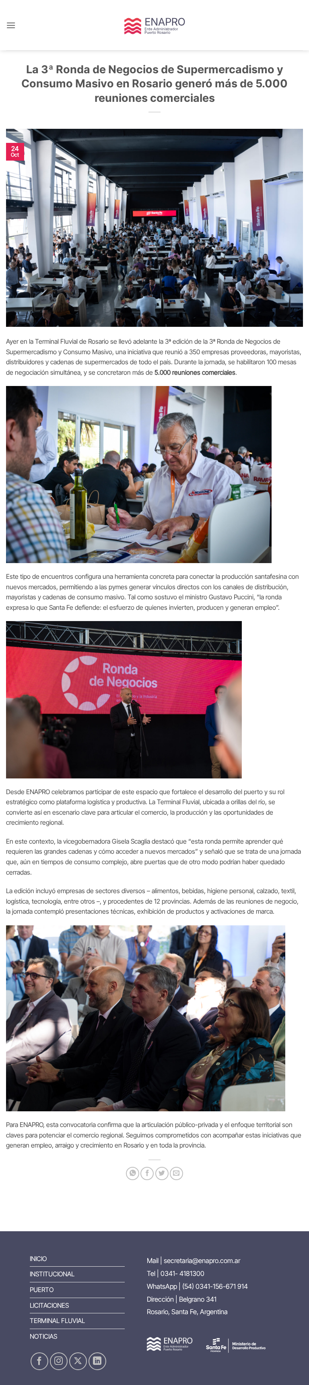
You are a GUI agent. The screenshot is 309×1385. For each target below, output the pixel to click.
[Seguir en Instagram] (59, 1361)
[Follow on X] (78, 1361)
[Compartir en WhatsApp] (132, 1173)
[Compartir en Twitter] (162, 1173)
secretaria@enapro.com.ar (202, 1261)
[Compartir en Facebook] (147, 1173)
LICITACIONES (49, 1305)
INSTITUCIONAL (52, 1274)
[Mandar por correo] (176, 1173)
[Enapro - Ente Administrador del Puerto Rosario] (154, 25)
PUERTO (42, 1290)
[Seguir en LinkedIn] (97, 1361)
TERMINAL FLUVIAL (57, 1321)
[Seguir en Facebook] (39, 1361)
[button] (11, 25)
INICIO (38, 1259)
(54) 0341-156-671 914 (215, 1286)
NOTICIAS (43, 1336)
